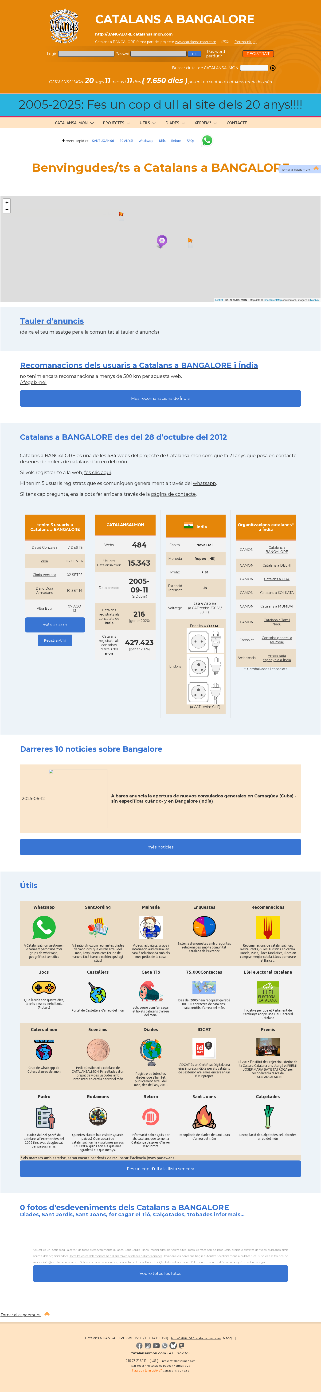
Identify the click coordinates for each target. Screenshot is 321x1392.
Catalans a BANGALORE (277, 549)
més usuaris (55, 625)
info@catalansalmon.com (178, 1361)
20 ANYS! (126, 141)
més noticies (161, 847)
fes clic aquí (97, 472)
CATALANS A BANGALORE (174, 19)
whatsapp (204, 483)
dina (44, 561)
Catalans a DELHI (276, 565)
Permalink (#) (246, 42)
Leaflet (219, 300)
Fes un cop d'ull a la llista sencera (160, 1168)
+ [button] (6, 202)
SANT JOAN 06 (103, 141)
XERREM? (203, 122)
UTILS (145, 122)
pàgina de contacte (173, 494)
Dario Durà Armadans (44, 590)
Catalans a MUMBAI (276, 606)
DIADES (172, 122)
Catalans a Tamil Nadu (277, 622)
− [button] (6, 209)
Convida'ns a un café (176, 1370)
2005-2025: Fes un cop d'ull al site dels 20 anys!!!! (160, 104)
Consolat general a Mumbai (277, 640)
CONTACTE (237, 122)
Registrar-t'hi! (55, 640)
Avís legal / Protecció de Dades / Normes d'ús (160, 1365)
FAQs (191, 141)
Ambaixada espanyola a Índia (277, 658)
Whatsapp (146, 141)
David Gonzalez (44, 547)
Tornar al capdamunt (296, 169)
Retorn (176, 141)
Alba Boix (44, 608)
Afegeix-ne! (33, 382)
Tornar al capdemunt (20, 1315)
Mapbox (314, 300)
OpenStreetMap (273, 300)
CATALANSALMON (71, 122)
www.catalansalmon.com (195, 42)
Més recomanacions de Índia (160, 398)
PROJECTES (113, 122)
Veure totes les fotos (160, 1273)
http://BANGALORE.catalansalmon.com (196, 1338)
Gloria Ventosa (44, 575)
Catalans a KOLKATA (277, 593)
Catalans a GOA (277, 579)
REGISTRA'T (258, 54)
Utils (162, 141)
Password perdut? (215, 53)
